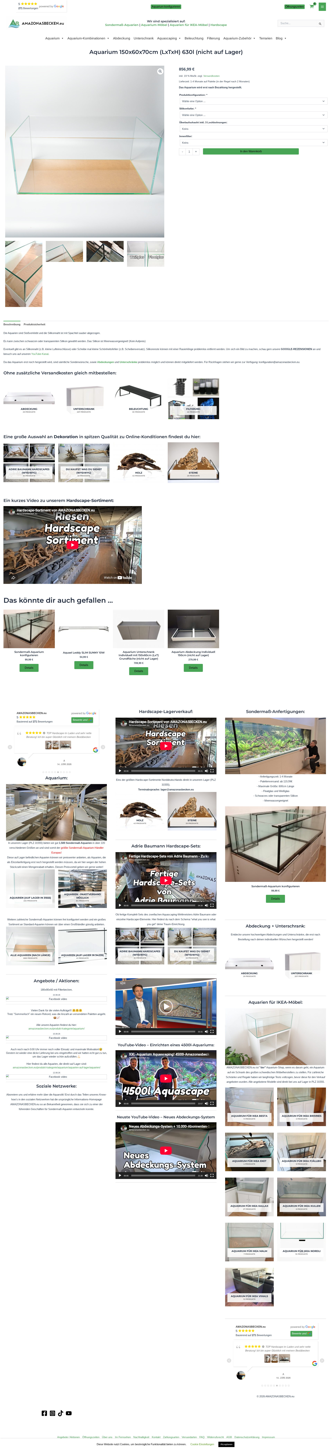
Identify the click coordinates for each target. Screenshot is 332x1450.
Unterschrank (144, 38)
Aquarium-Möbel (154, 25)
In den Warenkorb (251, 151)
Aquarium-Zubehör (237, 38)
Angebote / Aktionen (68, 1437)
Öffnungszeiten (90, 1437)
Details (29, 667)
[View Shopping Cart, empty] (311, 6)
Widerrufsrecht (215, 1437)
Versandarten (189, 1437)
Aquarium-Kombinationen (86, 38)
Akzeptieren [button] (226, 1444)
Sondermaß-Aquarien (122, 25)
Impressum (268, 1437)
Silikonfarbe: (187, 108)
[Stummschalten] (206, 771)
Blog (279, 38)
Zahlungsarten (171, 1437)
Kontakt (156, 1437)
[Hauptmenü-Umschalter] (322, 7)
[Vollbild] (212, 771)
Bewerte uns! (80, 719)
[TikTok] (61, 1413)
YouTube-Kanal (39, 353)
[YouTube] (69, 1413)
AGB (229, 1437)
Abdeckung (121, 38)
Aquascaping (167, 38)
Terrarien (265, 38)
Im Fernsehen (123, 1437)
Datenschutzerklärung (246, 1437)
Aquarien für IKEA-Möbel (189, 25)
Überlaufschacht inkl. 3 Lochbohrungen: (203, 122)
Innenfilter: (185, 136)
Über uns (107, 1437)
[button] (166, 6)
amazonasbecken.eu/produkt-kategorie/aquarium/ (57, 1028)
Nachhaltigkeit (141, 1437)
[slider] (163, 1031)
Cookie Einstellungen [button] (202, 1444)
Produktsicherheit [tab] (34, 324)
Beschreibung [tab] (11, 324)
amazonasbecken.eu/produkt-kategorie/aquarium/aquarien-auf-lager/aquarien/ (56, 1067)
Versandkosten (211, 76)
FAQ (202, 1437)
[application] (166, 746)
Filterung (213, 38)
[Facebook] (44, 1413)
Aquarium (52, 38)
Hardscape (218, 25)
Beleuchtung (194, 38)
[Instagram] (52, 1413)
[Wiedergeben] (120, 771)
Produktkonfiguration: (193, 95)
